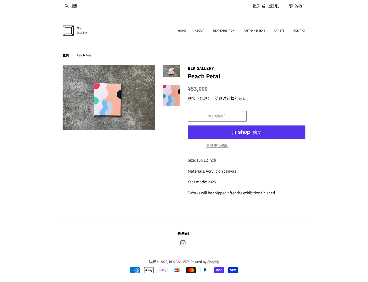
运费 (243, 98)
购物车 (300, 6)
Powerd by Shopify (205, 261)
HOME (182, 30)
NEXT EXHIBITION (224, 30)
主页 (66, 55)
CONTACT (299, 30)
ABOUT (199, 30)
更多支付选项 (217, 145)
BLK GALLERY (179, 261)
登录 (256, 6)
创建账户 (275, 6)
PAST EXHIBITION (254, 30)
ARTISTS (279, 30)
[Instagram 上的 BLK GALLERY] (183, 243)
